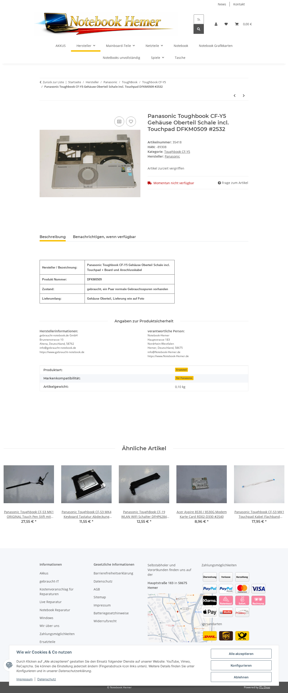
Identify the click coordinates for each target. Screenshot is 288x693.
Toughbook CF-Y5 (177, 151)
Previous (11, 495)
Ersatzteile (47, 642)
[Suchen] (199, 29)
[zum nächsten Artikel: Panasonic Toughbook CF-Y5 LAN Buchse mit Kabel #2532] (243, 95)
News (222, 4)
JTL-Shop (264, 687)
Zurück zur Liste (53, 82)
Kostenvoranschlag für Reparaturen (57, 591)
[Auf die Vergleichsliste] (119, 121)
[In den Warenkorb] (43, 110)
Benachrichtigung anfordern (65, 426)
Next (277, 495)
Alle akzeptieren (241, 654)
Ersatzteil (181, 369)
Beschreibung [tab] (53, 237)
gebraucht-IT (49, 581)
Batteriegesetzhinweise (111, 613)
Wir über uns (49, 626)
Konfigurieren (241, 665)
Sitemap (100, 597)
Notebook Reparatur (55, 610)
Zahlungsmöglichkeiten (57, 634)
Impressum (24, 679)
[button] (216, 24)
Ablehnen (241, 677)
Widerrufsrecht (105, 621)
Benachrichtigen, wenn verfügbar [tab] (104, 237)
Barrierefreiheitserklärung (113, 573)
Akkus (44, 573)
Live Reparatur (51, 602)
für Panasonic (184, 378)
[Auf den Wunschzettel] (131, 121)
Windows (46, 618)
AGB (97, 589)
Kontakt (239, 4)
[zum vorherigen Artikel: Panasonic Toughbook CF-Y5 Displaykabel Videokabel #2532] (234, 95)
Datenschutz (46, 679)
